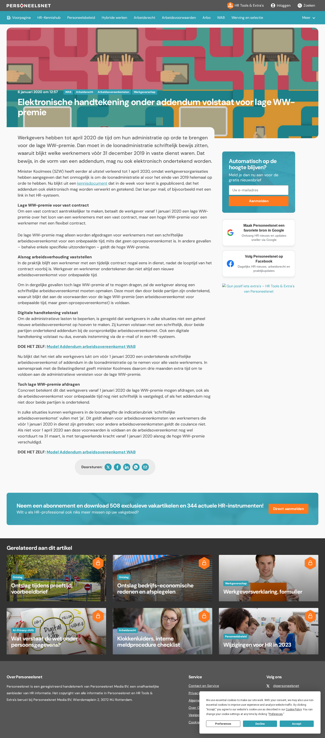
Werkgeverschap (144, 92)
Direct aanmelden (288, 508)
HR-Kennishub (49, 17)
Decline (260, 723)
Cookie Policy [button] (294, 709)
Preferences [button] (276, 714)
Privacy (194, 693)
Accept (296, 723)
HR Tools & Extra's (249, 5)
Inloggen (284, 5)
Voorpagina (21, 17)
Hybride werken (114, 17)
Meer (306, 17)
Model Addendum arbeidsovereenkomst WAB (91, 346)
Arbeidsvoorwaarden (179, 17)
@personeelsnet (286, 686)
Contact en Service (204, 686)
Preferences (223, 723)
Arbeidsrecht (144, 17)
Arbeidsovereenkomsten (113, 92)
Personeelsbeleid (81, 17)
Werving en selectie (247, 17)
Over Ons (196, 707)
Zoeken (309, 5)
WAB (221, 17)
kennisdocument (92, 183)
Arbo (206, 17)
